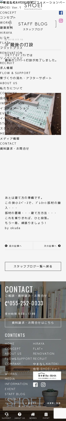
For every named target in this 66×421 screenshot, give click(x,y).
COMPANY (13, 364)
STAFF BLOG (15, 394)
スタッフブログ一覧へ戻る (33, 266)
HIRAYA (39, 343)
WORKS (11, 374)
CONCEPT (13, 348)
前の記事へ (15, 245)
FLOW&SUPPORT (18, 358)
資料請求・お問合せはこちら (33, 323)
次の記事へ (50, 245)
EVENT (10, 389)
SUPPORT (6, 418)
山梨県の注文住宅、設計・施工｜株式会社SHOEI (33, 5)
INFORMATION (16, 384)
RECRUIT (40, 358)
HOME (10, 343)
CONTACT (13, 399)
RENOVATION (44, 353)
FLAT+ (38, 348)
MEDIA (10, 379)
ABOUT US (13, 353)
